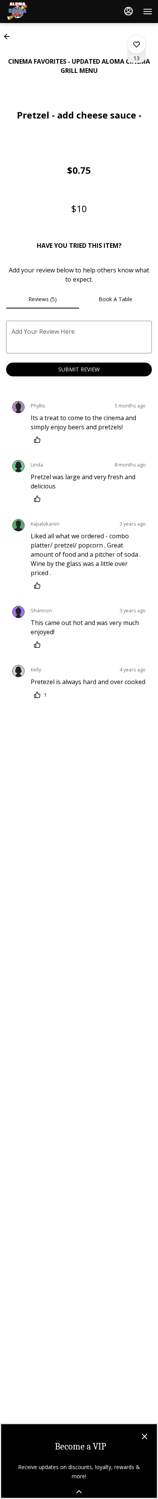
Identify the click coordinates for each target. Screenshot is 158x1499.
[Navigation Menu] (147, 11)
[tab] (42, 299)
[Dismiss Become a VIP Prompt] (144, 1436)
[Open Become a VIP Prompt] (79, 1491)
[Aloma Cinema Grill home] (40, 11)
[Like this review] (39, 440)
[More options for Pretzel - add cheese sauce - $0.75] (136, 44)
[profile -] (128, 11)
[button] (9, 36)
